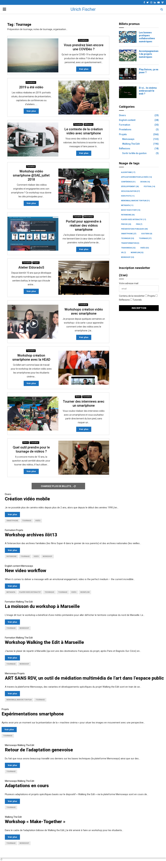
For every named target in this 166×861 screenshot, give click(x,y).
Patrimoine (128, 215)
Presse (126, 224)
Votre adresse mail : (129, 283)
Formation (78, 124)
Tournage (145, 238)
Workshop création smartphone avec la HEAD (31, 357)
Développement (130, 186)
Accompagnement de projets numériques (148, 54)
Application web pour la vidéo (136, 177)
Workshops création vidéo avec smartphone (84, 311)
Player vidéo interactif (133, 219)
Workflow (137, 252)
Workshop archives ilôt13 (31, 534)
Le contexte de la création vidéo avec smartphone (84, 131)
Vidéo (144, 248)
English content (127, 120)
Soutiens (146, 234)
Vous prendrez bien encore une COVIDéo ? (83, 47)
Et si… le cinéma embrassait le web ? (148, 91)
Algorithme (128, 172)
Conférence (128, 182)
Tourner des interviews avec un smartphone (83, 403)
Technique (127, 238)
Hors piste (128, 196)
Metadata (127, 205)
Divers (78, 397)
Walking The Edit (131, 143)
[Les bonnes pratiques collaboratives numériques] (127, 37)
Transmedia (128, 248)
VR (123, 252)
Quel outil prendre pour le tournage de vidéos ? (31, 449)
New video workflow (25, 570)
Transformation (130, 243)
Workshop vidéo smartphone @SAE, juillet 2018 (31, 175)
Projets (36, 263)
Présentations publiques (134, 229)
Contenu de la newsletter (132, 296)
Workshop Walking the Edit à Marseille (44, 642)
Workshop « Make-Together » (35, 821)
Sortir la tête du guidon (134, 153)
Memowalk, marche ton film (135, 201)
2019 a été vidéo (31, 87)
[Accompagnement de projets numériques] (127, 55)
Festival (149, 186)
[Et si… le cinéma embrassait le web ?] (127, 92)
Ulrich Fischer (83, 9)
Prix (139, 224)
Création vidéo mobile (27, 499)
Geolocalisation (130, 191)
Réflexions (88, 124)
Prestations (83, 40)
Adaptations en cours (27, 785)
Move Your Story (130, 210)
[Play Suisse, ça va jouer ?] (127, 74)
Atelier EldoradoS (31, 267)
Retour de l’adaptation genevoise (39, 750)
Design (145, 182)
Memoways (88, 216)
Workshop (127, 257)
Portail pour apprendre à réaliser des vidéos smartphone (83, 225)
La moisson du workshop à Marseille (42, 606)
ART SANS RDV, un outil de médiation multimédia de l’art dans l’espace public (84, 678)
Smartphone (128, 234)
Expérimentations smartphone (33, 714)
